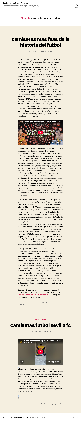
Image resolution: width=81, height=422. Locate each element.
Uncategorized (40, 33)
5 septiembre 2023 (46, 51)
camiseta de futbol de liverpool (44, 303)
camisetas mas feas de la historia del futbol (40, 42)
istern (34, 51)
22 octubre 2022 (46, 331)
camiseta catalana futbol (27, 303)
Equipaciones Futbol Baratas (15, 3)
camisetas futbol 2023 (26, 295)
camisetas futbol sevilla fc (40, 325)
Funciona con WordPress (38, 417)
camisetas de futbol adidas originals (45, 404)
